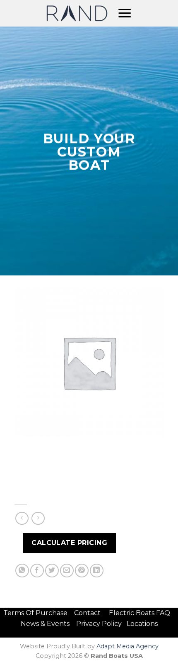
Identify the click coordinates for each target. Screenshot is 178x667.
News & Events (48, 624)
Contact (88, 613)
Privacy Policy (99, 624)
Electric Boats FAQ (139, 613)
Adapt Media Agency (127, 646)
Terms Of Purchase (35, 613)
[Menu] (124, 13)
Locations (142, 624)
